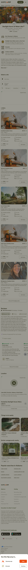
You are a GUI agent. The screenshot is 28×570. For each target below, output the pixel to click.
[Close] (14, 285)
